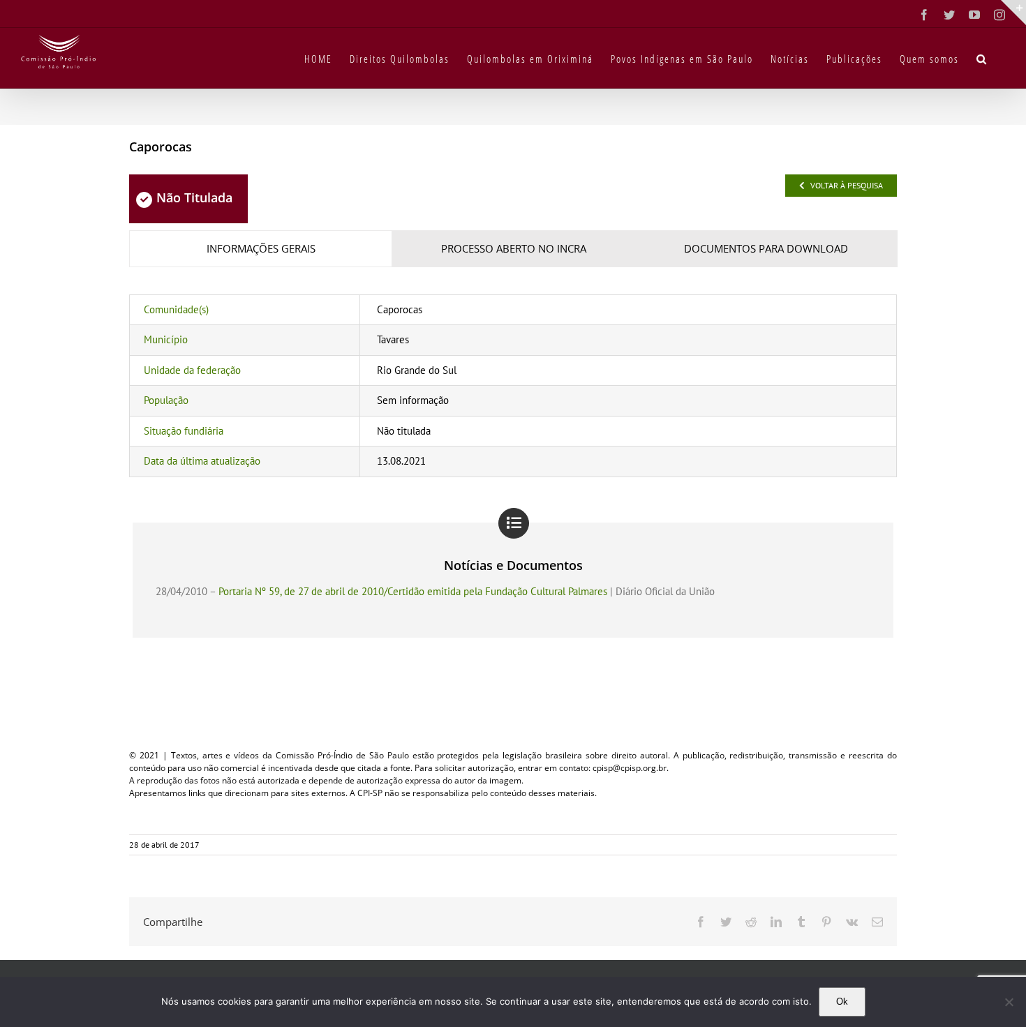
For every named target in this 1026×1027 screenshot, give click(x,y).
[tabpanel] (513, 385)
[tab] (260, 248)
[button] (982, 58)
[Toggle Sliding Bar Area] (1013, 12)
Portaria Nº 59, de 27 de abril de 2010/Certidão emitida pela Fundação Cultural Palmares (412, 591)
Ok (842, 1001)
